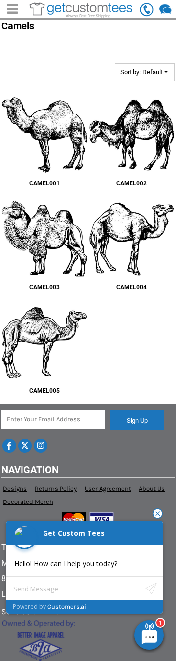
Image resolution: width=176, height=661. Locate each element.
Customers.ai (66, 606)
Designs (15, 488)
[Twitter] (25, 446)
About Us (152, 488)
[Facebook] (9, 446)
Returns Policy (56, 488)
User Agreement (108, 488)
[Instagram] (40, 446)
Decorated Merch (28, 501)
